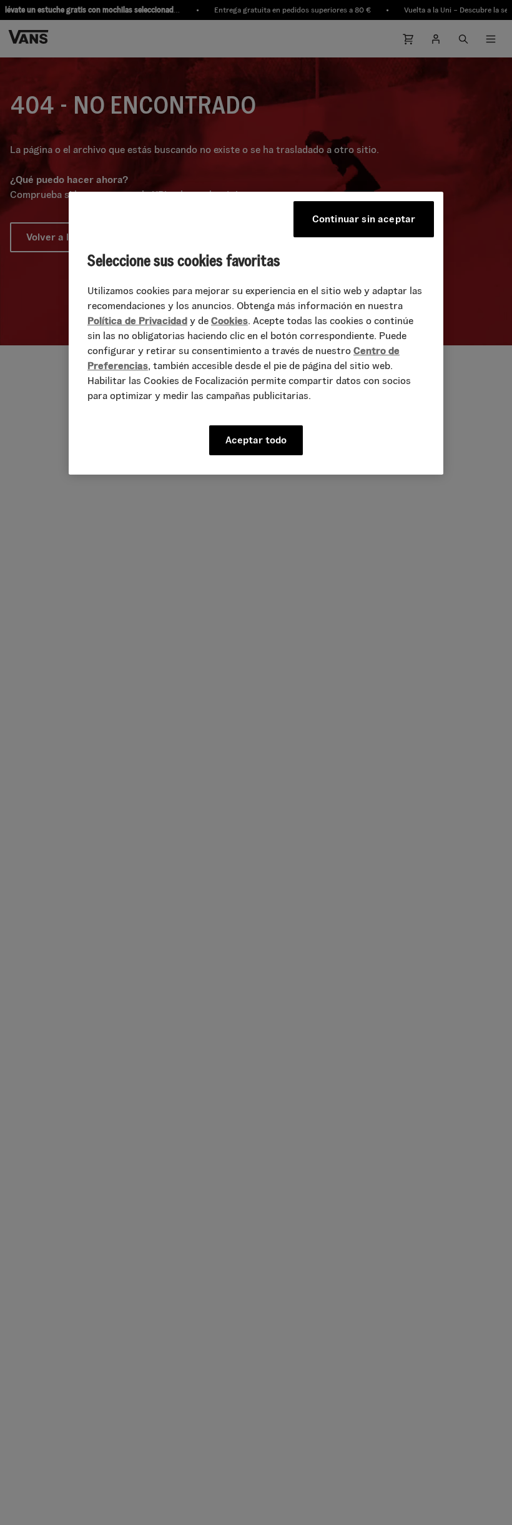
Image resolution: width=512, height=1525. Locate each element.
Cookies (229, 320)
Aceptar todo (256, 440)
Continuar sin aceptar (363, 218)
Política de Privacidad (137, 320)
